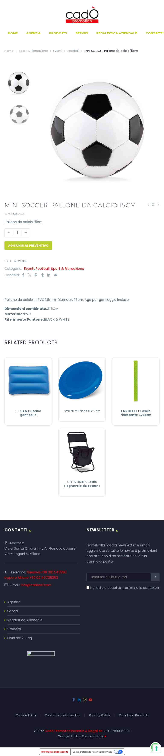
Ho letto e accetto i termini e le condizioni (125, 587)
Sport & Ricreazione (33, 51)
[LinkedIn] (49, 275)
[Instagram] (84, 699)
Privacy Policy (99, 715)
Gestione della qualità (62, 715)
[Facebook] (23, 275)
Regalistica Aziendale (116, 33)
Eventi (57, 51)
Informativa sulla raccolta (54, 751)
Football (73, 51)
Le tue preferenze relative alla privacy (92, 751)
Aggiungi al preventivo (28, 245)
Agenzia (33, 33)
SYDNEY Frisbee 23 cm (82, 411)
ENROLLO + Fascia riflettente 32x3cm (136, 413)
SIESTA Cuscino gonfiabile (28, 413)
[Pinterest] (36, 275)
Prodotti (58, 33)
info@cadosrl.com (36, 585)
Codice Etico (26, 715)
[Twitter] (29, 275)
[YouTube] (90, 699)
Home (13, 33)
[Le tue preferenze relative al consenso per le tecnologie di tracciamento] (156, 748)
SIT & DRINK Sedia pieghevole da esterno (82, 484)
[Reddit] (55, 275)
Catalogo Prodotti (133, 715)
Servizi (82, 33)
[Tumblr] (42, 275)
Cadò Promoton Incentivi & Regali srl (74, 731)
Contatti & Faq (19, 638)
